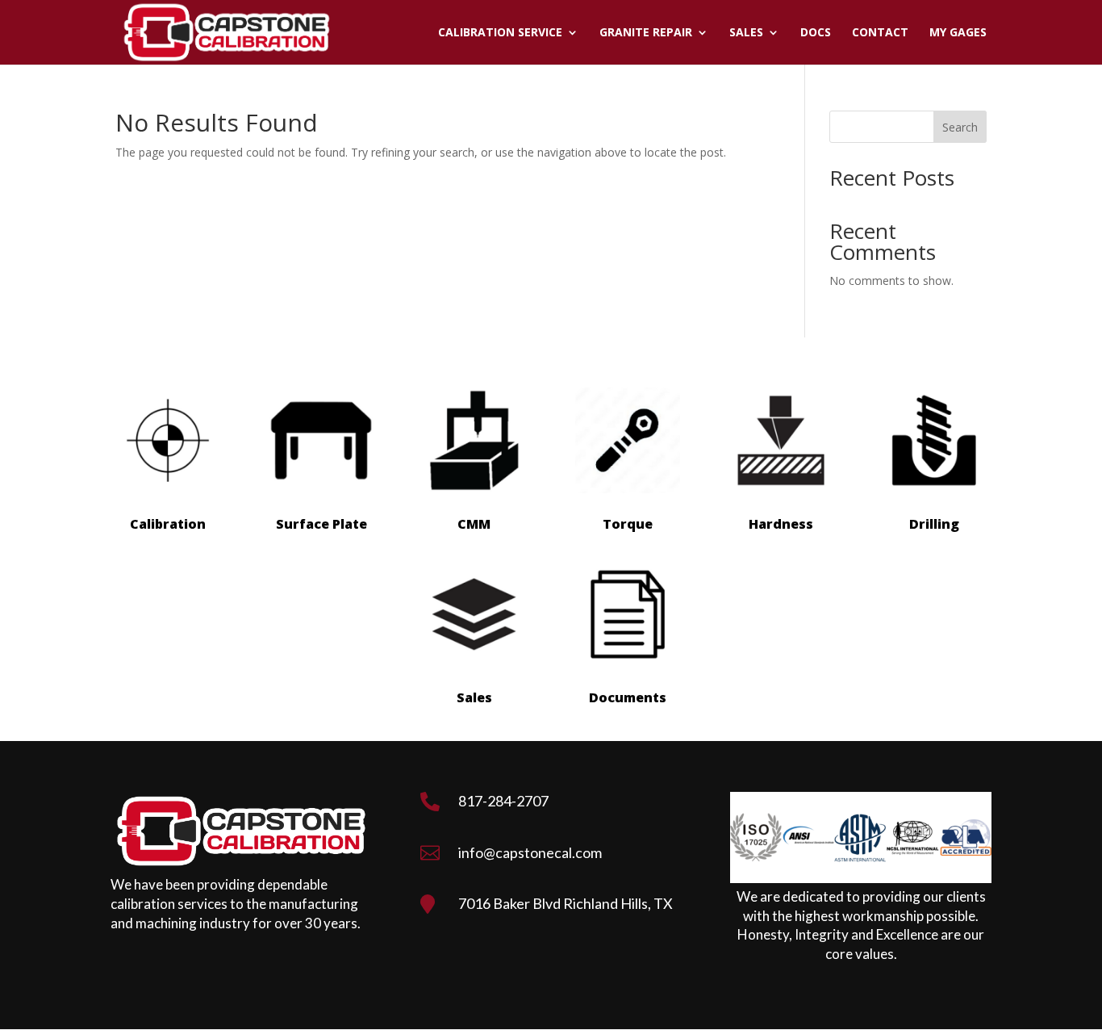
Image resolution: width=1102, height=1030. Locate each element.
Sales (746, 33)
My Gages (958, 33)
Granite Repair (645, 33)
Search (960, 127)
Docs (815, 33)
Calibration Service (500, 33)
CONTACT (880, 33)
